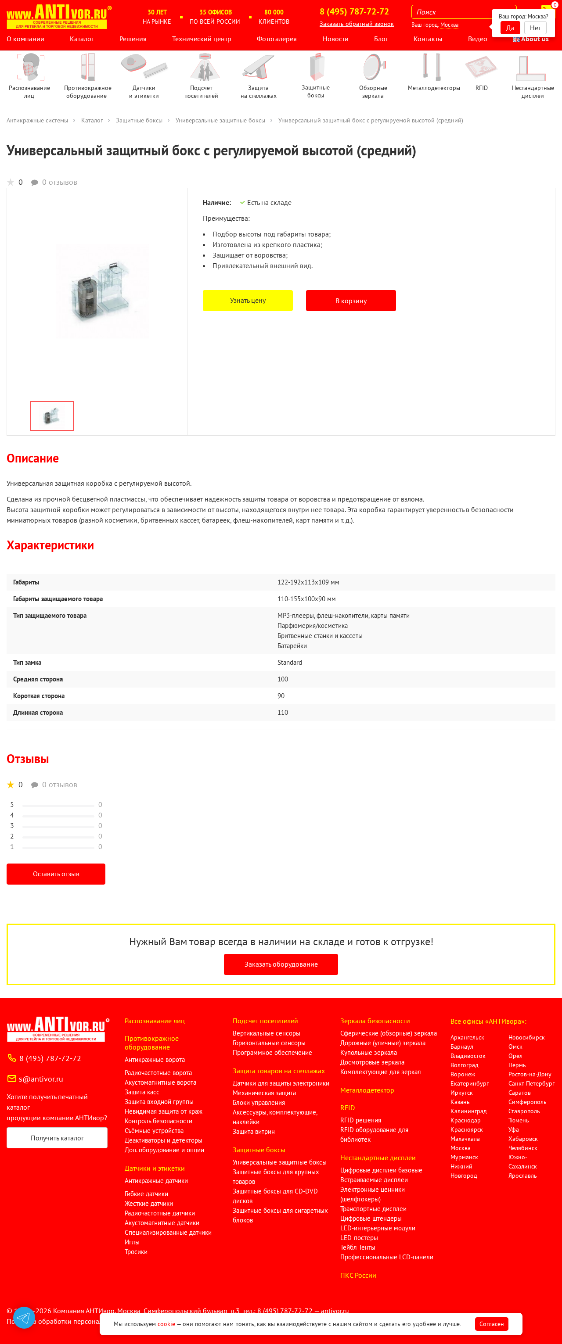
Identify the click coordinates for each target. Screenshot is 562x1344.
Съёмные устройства (154, 1130)
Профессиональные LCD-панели (386, 1257)
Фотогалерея (277, 38)
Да (510, 27)
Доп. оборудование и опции (164, 1150)
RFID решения (360, 1120)
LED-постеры (359, 1237)
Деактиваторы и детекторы (163, 1140)
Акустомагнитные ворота (160, 1082)
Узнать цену (248, 300)
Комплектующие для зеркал (380, 1072)
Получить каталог (57, 1137)
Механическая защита (264, 1093)
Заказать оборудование (281, 964)
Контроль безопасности (158, 1121)
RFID (347, 1107)
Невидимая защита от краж (163, 1111)
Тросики (136, 1251)
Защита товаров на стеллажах (279, 1070)
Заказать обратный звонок (357, 24)
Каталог (82, 38)
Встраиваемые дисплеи (374, 1180)
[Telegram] (24, 1318)
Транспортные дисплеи (373, 1208)
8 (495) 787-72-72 (50, 1058)
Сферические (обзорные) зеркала (388, 1033)
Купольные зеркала (368, 1052)
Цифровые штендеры (371, 1218)
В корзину (351, 300)
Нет (535, 27)
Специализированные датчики (168, 1232)
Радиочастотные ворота (158, 1072)
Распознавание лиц (155, 1020)
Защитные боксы (139, 120)
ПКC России (358, 1275)
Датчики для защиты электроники (281, 1083)
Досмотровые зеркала (372, 1062)
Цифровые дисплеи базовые (381, 1170)
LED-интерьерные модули (377, 1228)
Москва (449, 25)
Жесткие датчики (149, 1203)
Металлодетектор (367, 1090)
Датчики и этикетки (155, 1168)
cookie (166, 1324)
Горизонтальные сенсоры (269, 1043)
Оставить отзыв (56, 873)
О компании (25, 38)
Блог (381, 38)
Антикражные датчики (156, 1180)
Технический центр (201, 38)
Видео (477, 38)
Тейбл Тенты (357, 1247)
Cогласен (491, 1324)
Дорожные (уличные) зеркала (382, 1043)
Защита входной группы (159, 1101)
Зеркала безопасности (375, 1020)
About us (534, 38)
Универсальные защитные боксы (220, 120)
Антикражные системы (37, 120)
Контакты (428, 38)
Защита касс (142, 1092)
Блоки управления (259, 1102)
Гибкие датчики (146, 1194)
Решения (133, 38)
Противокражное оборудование (152, 1042)
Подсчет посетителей (265, 1020)
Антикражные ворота (155, 1059)
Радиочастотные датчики (160, 1213)
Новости (336, 38)
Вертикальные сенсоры (266, 1033)
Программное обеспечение (272, 1052)
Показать (21, 1333)
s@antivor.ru (41, 1079)
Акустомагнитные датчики (162, 1223)
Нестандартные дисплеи (378, 1157)
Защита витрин (254, 1131)
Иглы (132, 1242)
